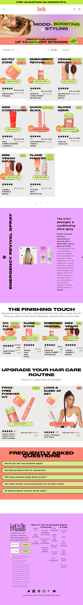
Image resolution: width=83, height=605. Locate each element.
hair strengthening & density (7, 144)
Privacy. (24, 586)
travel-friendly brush (6, 192)
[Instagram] (44, 591)
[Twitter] (28, 591)
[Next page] (47, 203)
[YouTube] (54, 591)
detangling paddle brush (63, 96)
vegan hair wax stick (27, 353)
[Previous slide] (4, 257)
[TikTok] (49, 591)
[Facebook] (34, 591)
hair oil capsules (63, 143)
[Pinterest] (39, 591)
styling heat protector (35, 192)
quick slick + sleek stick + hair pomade (8, 436)
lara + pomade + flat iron (52, 436)
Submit (26, 545)
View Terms (16, 586)
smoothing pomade (7, 95)
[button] (3, 9)
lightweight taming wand (35, 144)
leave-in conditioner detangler (35, 96)
